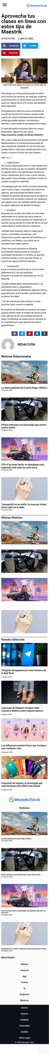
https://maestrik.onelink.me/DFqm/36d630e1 (22, 135)
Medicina (24, 1000)
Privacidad (24, 1026)
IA (24, 988)
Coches (24, 982)
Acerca (24, 1007)
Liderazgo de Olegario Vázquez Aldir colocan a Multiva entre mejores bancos (22, 709)
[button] (4, 4)
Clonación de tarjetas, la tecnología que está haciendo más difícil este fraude (22, 784)
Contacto (24, 1020)
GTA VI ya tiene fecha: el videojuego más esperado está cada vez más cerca (22, 466)
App (24, 976)
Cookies (24, 1032)
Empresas (24, 994)
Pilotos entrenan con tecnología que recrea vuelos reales (20, 875)
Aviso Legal (24, 1038)
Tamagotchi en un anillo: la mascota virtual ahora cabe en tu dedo (23, 506)
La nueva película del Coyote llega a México (24, 387)
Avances (24, 970)
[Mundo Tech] (37, 6)
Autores (24, 1014)
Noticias (24, 964)
